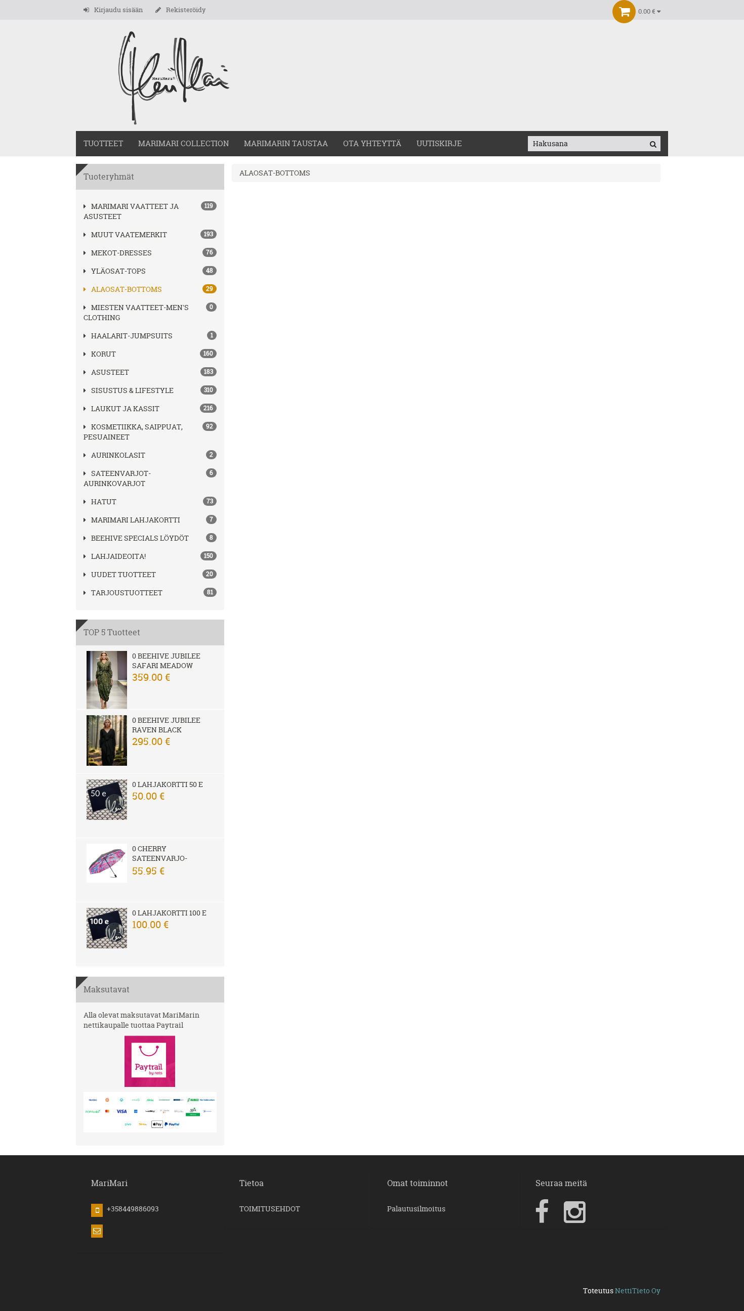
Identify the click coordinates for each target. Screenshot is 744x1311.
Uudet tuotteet (123, 574)
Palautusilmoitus (416, 1208)
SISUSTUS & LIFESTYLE (132, 390)
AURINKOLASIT (118, 455)
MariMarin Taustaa (286, 143)
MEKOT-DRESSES (121, 252)
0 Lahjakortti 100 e (169, 912)
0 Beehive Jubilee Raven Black (166, 724)
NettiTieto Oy (637, 1290)
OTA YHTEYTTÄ (372, 143)
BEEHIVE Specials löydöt (140, 538)
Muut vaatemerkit (129, 234)
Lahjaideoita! (118, 556)
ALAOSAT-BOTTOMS (126, 289)
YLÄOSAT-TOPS (118, 271)
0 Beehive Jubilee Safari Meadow (166, 660)
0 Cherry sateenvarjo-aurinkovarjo (160, 858)
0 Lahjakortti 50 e (167, 784)
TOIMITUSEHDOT (269, 1208)
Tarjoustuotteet (126, 592)
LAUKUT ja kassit (125, 408)
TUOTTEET (103, 143)
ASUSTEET (110, 372)
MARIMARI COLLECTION (183, 143)
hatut (103, 501)
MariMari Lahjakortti (135, 520)
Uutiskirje (439, 143)
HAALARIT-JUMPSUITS (132, 335)
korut (103, 354)
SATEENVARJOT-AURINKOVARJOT (117, 478)
